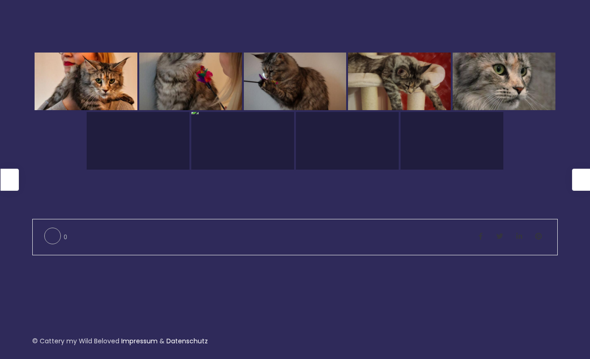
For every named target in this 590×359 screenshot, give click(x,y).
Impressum (139, 341)
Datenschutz (187, 341)
